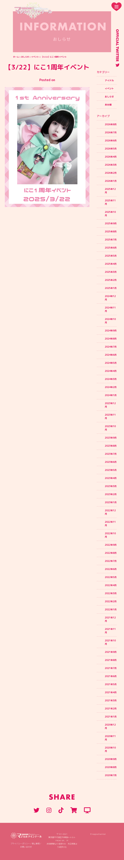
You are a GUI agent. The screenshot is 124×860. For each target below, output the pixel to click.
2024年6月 (111, 354)
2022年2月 (111, 601)
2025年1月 (111, 288)
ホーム (16, 56)
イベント (35, 56)
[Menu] (116, 6)
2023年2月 (111, 494)
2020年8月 (111, 767)
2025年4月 (111, 263)
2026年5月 (111, 148)
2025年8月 (111, 231)
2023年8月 (111, 445)
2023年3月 (111, 486)
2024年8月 (111, 338)
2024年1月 (111, 395)
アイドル (109, 80)
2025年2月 (111, 279)
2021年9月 (111, 651)
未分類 (108, 104)
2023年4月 (111, 478)
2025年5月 (111, 255)
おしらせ (25, 56)
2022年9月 (111, 544)
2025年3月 (111, 271)
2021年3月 (111, 700)
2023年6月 (111, 461)
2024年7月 (111, 346)
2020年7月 (111, 775)
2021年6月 (111, 676)
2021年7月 (111, 668)
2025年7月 (111, 239)
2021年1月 (111, 716)
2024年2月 (111, 387)
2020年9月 (111, 759)
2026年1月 (111, 180)
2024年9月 (111, 330)
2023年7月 (111, 453)
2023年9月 (111, 437)
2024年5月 (111, 362)
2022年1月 (111, 609)
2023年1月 (111, 502)
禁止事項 (36, 843)
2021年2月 (111, 708)
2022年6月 (111, 569)
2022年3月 (111, 593)
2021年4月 (111, 692)
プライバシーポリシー (20, 843)
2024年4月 (111, 370)
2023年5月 (111, 470)
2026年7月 (111, 132)
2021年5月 (111, 684)
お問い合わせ (26, 846)
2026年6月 (111, 140)
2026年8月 (111, 124)
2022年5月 (111, 577)
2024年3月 (111, 379)
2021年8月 (111, 660)
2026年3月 (111, 164)
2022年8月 (111, 552)
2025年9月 (111, 223)
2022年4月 (111, 585)
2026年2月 (111, 172)
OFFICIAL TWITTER (117, 45)
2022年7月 (111, 561)
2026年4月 (111, 156)
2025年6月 (111, 247)
